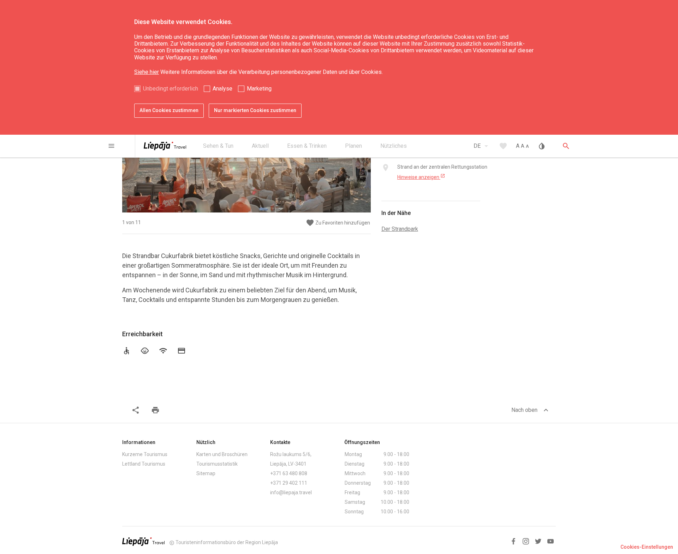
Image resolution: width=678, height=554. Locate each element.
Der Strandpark (399, 229)
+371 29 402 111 (288, 483)
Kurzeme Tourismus (144, 454)
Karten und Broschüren (222, 454)
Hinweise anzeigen (421, 177)
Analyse (222, 88)
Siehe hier (146, 72)
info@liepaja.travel (291, 492)
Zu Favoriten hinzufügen (338, 223)
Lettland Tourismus (143, 464)
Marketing (259, 88)
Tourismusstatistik (217, 464)
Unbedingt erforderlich (170, 88)
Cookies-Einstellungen (646, 547)
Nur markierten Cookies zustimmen (255, 110)
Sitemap (205, 473)
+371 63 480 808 (288, 473)
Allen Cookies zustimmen (168, 110)
